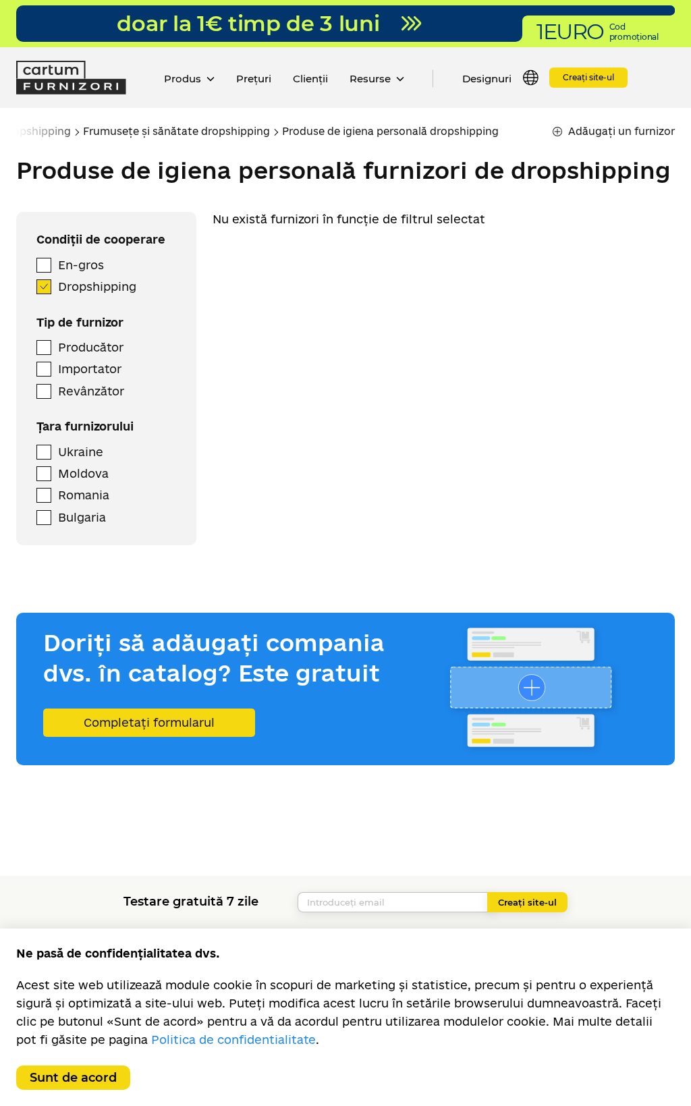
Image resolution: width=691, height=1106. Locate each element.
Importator (89, 368)
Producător (90, 347)
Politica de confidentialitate (233, 1039)
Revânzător (91, 391)
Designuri (487, 78)
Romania (83, 495)
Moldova (83, 473)
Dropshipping (97, 286)
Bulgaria (82, 517)
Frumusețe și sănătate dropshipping (176, 131)
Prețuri (253, 78)
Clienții (310, 78)
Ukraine (80, 451)
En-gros (81, 264)
